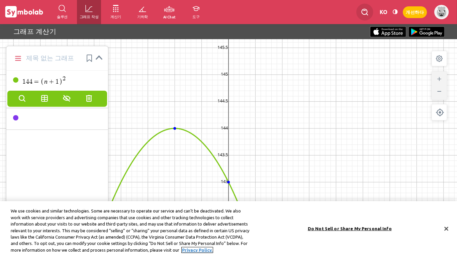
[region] (228, 229)
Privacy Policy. (197, 250)
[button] (89, 58)
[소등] (395, 12)
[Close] (446, 228)
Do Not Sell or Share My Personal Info (350, 228)
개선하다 (415, 11)
